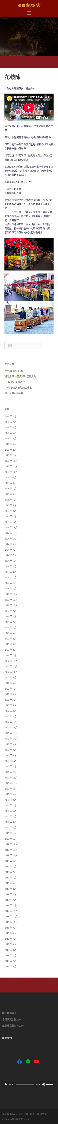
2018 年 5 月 (10, 944)
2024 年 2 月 (10, 583)
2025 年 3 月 (10, 510)
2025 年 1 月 (10, 521)
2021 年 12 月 (11, 727)
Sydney (25, 1119)
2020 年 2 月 (10, 833)
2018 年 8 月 (10, 933)
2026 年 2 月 (10, 449)
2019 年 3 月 (10, 894)
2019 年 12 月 (11, 844)
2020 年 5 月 (10, 816)
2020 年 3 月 (10, 827)
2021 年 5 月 (10, 760)
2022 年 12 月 (11, 660)
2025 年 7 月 (10, 488)
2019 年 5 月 (10, 883)
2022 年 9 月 (10, 677)
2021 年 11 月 (11, 733)
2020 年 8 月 (10, 799)
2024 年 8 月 (10, 549)
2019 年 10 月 (11, 855)
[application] (29, 1084)
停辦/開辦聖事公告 (14, 370)
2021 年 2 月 (10, 772)
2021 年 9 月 (10, 744)
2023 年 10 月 (11, 605)
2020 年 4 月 (10, 821)
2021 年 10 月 (11, 738)
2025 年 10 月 (11, 471)
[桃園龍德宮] (29, 4)
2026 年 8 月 (10, 416)
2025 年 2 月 (10, 516)
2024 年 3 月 (10, 577)
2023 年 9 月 (10, 610)
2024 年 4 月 (10, 571)
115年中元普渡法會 (14, 381)
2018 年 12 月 (11, 910)
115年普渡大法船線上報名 (18, 387)
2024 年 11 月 (11, 533)
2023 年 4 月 (10, 638)
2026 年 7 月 (10, 421)
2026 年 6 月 (10, 427)
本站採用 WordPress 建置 (15, 1113)
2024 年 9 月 (10, 544)
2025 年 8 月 (10, 483)
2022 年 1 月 (10, 721)
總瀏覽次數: (8, 1025)
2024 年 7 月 (10, 555)
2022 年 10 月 (11, 671)
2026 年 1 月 (10, 455)
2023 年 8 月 (10, 616)
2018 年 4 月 (10, 949)
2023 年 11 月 (11, 599)
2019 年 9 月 (10, 860)
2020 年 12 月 (11, 777)
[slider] (50, 1084)
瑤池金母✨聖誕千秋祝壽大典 (20, 376)
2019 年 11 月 (11, 849)
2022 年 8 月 (10, 683)
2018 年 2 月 (10, 960)
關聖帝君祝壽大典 (13, 393)
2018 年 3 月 (10, 955)
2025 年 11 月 (11, 466)
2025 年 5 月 (10, 499)
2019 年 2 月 (10, 899)
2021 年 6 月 (10, 755)
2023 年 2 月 (10, 649)
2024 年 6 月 (10, 560)
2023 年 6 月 (10, 627)
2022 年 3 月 (10, 710)
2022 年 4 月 (10, 705)
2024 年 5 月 (10, 566)
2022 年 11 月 (11, 666)
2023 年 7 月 (10, 622)
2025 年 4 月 (10, 505)
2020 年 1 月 (10, 838)
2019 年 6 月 (10, 877)
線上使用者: (8, 1012)
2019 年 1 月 (10, 905)
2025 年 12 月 (11, 460)
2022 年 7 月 (10, 688)
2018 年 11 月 (11, 916)
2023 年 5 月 (10, 633)
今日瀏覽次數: (9, 1019)
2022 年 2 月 (10, 716)
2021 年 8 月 (10, 749)
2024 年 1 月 (10, 588)
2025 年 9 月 (10, 477)
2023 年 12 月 (11, 594)
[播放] (6, 1084)
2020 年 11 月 (11, 783)
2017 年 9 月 (10, 966)
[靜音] (43, 1084)
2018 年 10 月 (11, 922)
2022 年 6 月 (10, 694)
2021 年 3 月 (10, 766)
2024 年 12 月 (11, 527)
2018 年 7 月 (10, 938)
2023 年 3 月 (10, 644)
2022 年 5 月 (10, 699)
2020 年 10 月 (11, 788)
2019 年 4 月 (10, 888)
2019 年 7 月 (10, 872)
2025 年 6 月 (10, 494)
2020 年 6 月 (10, 810)
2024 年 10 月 (11, 538)
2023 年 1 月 (10, 655)
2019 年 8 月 (10, 866)
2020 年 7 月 (10, 805)
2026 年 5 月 (10, 432)
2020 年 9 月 (10, 794)
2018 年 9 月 (10, 927)
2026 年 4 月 (10, 438)
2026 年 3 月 (10, 444)
